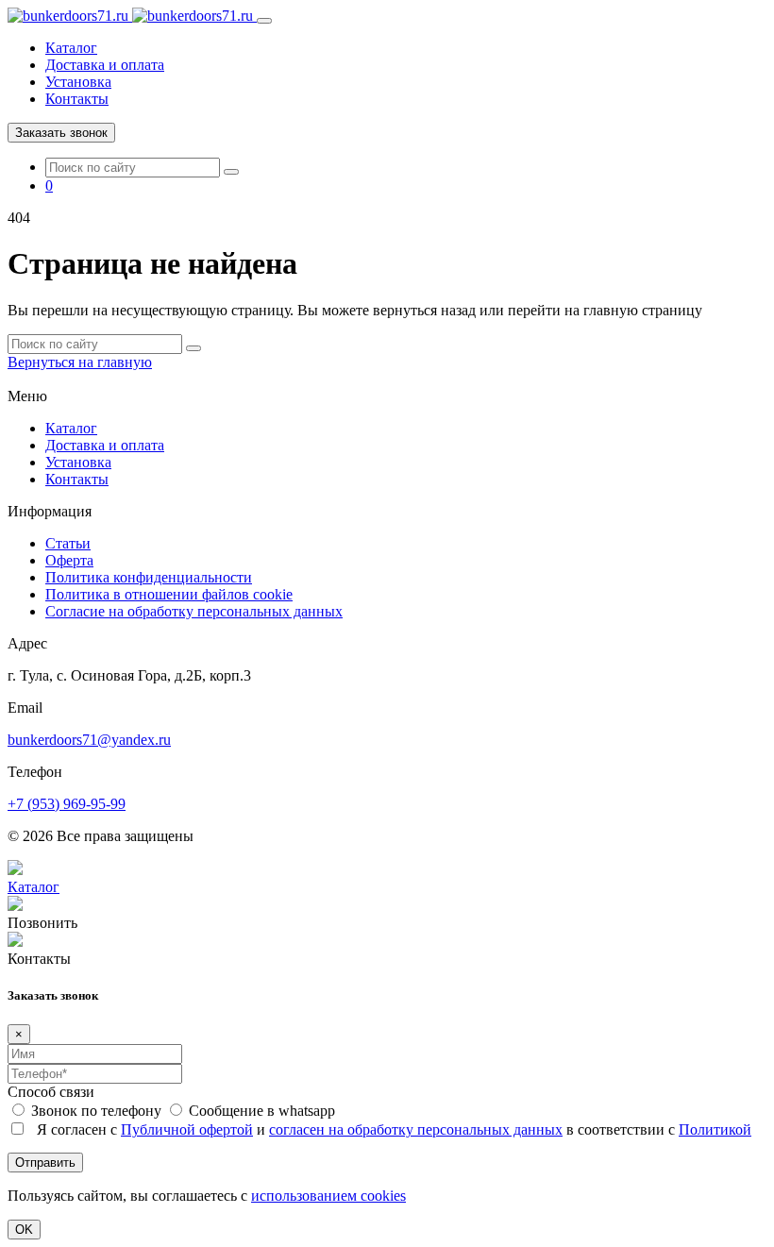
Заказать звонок (61, 133)
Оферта (69, 560)
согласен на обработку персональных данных (416, 1129)
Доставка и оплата (104, 65)
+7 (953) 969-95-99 (67, 804)
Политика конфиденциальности (148, 577)
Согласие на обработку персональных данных (194, 611)
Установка (78, 82)
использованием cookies (328, 1196)
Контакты (77, 99)
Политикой (715, 1129)
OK (24, 1229)
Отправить (45, 1162)
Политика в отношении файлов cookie (169, 594)
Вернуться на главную (80, 362)
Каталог (71, 48)
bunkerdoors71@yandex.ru (89, 740)
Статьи (68, 543)
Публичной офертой (187, 1129)
